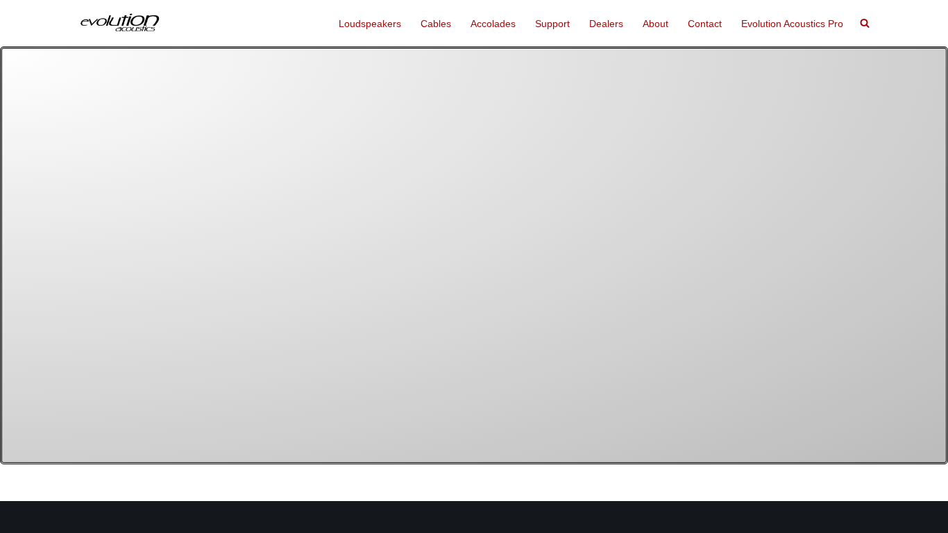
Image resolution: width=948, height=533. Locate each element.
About (655, 23)
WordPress (188, 517)
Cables (436, 23)
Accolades (493, 23)
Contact (705, 23)
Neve (89, 517)
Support (552, 23)
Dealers (606, 23)
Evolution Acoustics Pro (792, 23)
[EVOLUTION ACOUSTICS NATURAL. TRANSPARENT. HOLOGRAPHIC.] (120, 23)
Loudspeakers (370, 23)
